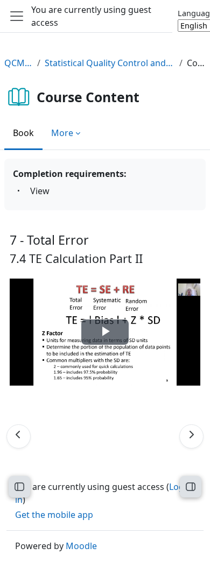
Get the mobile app (54, 515)
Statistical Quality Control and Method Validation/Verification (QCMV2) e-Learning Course (110, 63)
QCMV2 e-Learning (18, 63)
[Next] (191, 436)
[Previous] (18, 436)
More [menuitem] (62, 133)
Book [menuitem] (23, 133)
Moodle (81, 546)
